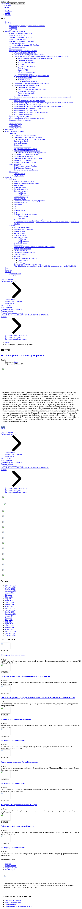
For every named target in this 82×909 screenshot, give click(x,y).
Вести (7, 343)
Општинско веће (11, 904)
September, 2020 (10, 635)
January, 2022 (10, 606)
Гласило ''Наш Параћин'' (14, 301)
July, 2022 (8, 595)
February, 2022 (10, 604)
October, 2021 (10, 612)
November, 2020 (10, 633)
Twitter (7, 13)
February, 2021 (10, 627)
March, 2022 (9, 602)
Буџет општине (6, 307)
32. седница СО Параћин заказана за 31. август (19, 805)
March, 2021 (9, 625)
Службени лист (10, 299)
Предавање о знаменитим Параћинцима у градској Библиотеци (25, 676)
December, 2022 (10, 585)
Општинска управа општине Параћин (19, 906)
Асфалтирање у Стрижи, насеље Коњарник (17, 826)
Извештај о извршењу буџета (11, 309)
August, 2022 (9, 593)
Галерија (8, 864)
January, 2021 (10, 629)
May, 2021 (8, 622)
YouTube (8, 15)
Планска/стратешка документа (12, 313)
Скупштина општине (13, 900)
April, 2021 (9, 624)
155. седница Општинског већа (13, 783)
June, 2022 (8, 597)
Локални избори (7, 311)
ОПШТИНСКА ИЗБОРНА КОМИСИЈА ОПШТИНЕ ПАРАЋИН (25, 315)
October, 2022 (10, 589)
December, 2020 (10, 631)
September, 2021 (10, 614)
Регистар (4, 317)
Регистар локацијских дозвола (16, 339)
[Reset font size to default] (6, 7)
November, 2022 (10, 587)
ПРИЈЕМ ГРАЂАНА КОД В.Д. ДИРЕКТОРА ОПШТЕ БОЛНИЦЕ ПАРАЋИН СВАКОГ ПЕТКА (38, 698)
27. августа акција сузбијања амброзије (16, 719)
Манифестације (10, 866)
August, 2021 (9, 616)
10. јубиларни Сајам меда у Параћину (23, 355)
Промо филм (9, 303)
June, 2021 (8, 620)
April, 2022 (9, 600)
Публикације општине (9, 281)
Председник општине (13, 902)
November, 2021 (10, 610)
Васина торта (10, 869)
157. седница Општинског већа (13, 655)
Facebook (8, 11)
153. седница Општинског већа (13, 847)
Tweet (3, 428)
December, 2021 (10, 608)
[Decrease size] (9, 5)
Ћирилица (13, 3)
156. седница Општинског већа (13, 740)
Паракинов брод (11, 868)
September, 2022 (10, 591)
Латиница (21, 3)
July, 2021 (8, 618)
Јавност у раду (6, 305)
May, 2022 (8, 599)
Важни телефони (7, 279)
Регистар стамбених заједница (16, 335)
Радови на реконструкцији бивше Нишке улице (19, 762)
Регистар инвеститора (13, 337)
